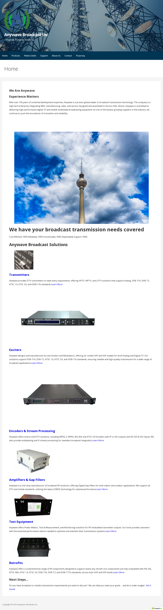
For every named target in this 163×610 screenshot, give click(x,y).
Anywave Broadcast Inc (26, 34)
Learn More (57, 284)
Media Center (30, 56)
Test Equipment (21, 521)
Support (44, 56)
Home (5, 56)
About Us (56, 56)
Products (16, 56)
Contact (68, 56)
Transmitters (19, 275)
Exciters (15, 350)
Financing (80, 56)
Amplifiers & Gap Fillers (27, 480)
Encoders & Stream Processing (32, 431)
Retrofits (16, 563)
